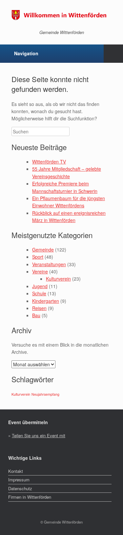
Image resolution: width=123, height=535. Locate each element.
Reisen (39, 308)
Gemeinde (43, 249)
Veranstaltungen (49, 264)
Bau (36, 315)
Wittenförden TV (49, 161)
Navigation (26, 53)
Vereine (40, 271)
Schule (39, 293)
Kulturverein (58, 278)
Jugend (40, 286)
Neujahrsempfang (45, 394)
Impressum (19, 479)
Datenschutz (20, 488)
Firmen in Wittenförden (29, 497)
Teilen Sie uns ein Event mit (38, 435)
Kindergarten (45, 301)
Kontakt (15, 471)
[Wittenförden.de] (61, 15)
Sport (37, 256)
